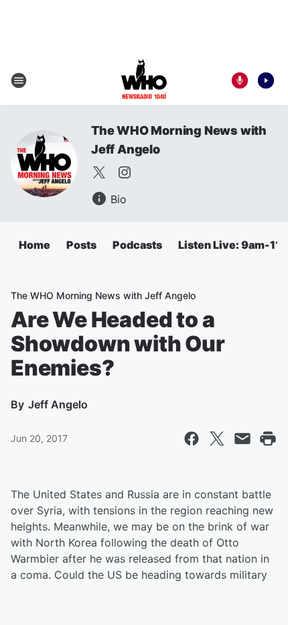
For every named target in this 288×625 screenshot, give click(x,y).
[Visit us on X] (99, 172)
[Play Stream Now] (266, 80)
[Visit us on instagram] (125, 172)
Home (34, 244)
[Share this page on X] (217, 438)
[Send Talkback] (240, 80)
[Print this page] (268, 438)
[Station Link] (144, 80)
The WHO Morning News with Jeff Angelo (103, 295)
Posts (81, 244)
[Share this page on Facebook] (191, 438)
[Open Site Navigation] (19, 80)
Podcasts (137, 244)
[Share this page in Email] (242, 438)
